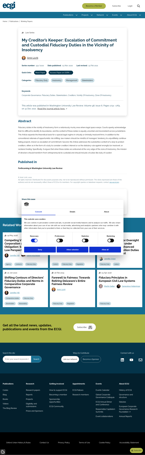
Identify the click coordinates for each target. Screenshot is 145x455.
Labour (116, 264)
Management (71, 80)
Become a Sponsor (91, 359)
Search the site (9, 353)
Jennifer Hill (14, 255)
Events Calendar (102, 390)
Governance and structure (126, 396)
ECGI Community (56, 406)
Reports (29, 395)
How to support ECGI (58, 390)
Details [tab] (72, 212)
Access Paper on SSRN (59, 72)
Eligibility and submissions (31, 405)
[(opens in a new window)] (122, 360)
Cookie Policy (104, 443)
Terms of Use (84, 443)
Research (30, 384)
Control (55, 264)
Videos (5, 404)
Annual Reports (125, 416)
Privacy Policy (64, 443)
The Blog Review (10, 408)
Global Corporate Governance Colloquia (105, 396)
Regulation (79, 264)
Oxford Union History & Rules (18, 443)
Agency (8, 264)
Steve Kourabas (33, 255)
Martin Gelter (109, 286)
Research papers (33, 390)
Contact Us (44, 443)
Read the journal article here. (51, 108)
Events (115, 15)
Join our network (70, 359)
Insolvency (56, 80)
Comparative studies (12, 298)
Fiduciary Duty (41, 80)
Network (100, 15)
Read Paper (40, 72)
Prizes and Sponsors (34, 411)
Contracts (19, 264)
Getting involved (56, 384)
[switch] (60, 240)
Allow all (105, 250)
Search (138, 6)
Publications (68, 15)
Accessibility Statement (129, 443)
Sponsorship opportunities (54, 400)
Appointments (78, 384)
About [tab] (106, 212)
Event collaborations (104, 416)
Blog (5, 395)
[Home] (9, 5)
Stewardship (23, 303)
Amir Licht (32, 57)
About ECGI (132, 15)
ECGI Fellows (77, 390)
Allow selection (72, 250)
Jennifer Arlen (110, 259)
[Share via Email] (140, 360)
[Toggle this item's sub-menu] (76, 15)
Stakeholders (87, 80)
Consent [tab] (38, 212)
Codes (5, 390)
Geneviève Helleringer (131, 286)
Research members (80, 395)
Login (130, 6)
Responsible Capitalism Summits (105, 410)
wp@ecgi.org (114, 182)
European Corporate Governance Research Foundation (128, 409)
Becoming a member (58, 395)
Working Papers (27, 21)
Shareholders (10, 303)
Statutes (122, 402)
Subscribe (116, 6)
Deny (40, 250)
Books (5, 399)
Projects (85, 15)
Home (5, 21)
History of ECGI (125, 390)
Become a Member (94, 6)
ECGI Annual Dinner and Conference (104, 403)
